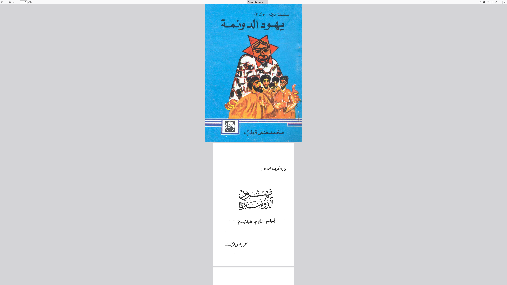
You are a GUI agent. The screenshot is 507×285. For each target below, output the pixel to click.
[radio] (493, 2)
